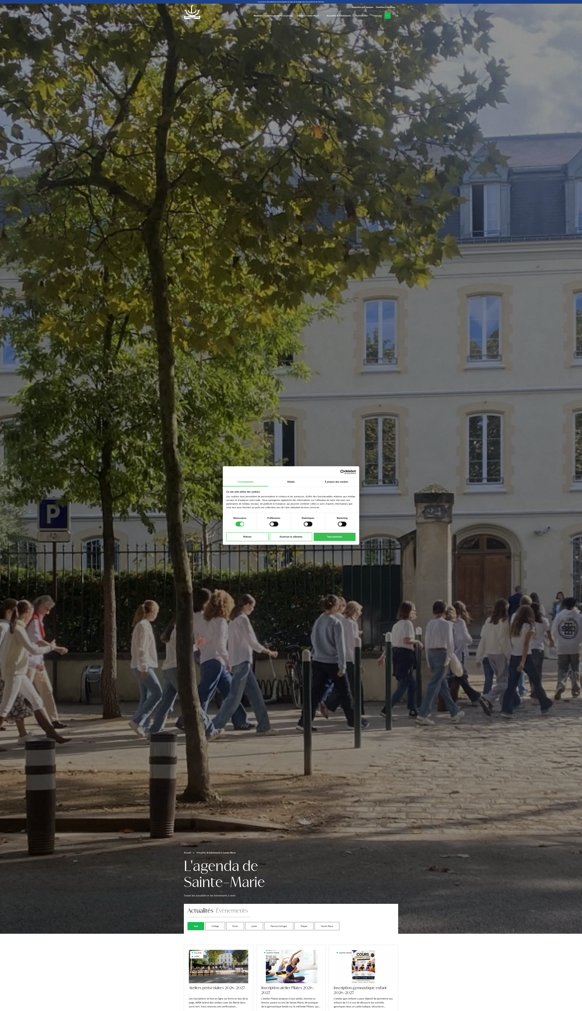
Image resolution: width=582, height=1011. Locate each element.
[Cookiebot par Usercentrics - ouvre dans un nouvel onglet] (342, 472)
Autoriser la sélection (290, 536)
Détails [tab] (291, 481)
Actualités (200, 911)
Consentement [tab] (245, 481)
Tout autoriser (334, 536)
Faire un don (362, 15)
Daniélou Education (385, 7)
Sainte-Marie (327, 926)
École (235, 926)
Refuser (247, 536)
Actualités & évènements (339, 15)
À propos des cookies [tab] (336, 481)
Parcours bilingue (279, 926)
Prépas (304, 926)
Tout (196, 926)
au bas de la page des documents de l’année (306, 2)
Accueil (187, 852)
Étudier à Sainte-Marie (308, 15)
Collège (215, 926)
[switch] (274, 524)
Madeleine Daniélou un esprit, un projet (273, 15)
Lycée (254, 926)
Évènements (232, 911)
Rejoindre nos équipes (362, 7)
